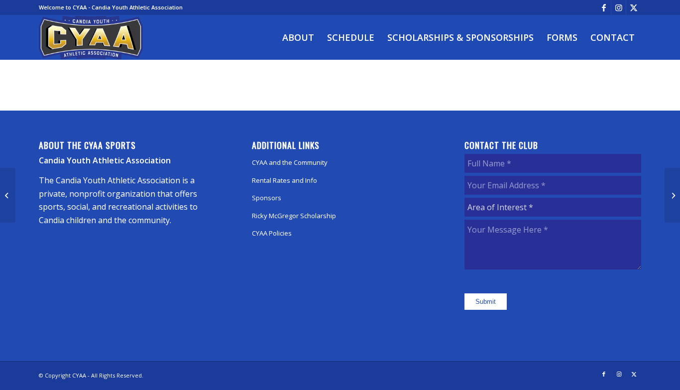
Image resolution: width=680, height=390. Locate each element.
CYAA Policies (272, 233)
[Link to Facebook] (603, 7)
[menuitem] (298, 37)
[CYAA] (91, 37)
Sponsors (266, 197)
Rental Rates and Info (284, 180)
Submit (485, 301)
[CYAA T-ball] (7, 195)
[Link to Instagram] (618, 7)
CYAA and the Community (290, 162)
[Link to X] (633, 7)
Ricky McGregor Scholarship (294, 215)
